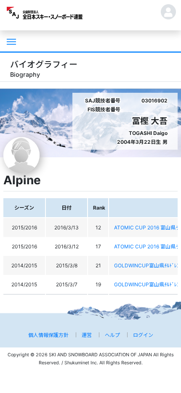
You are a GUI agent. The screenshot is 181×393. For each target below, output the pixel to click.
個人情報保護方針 (48, 335)
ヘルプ (112, 335)
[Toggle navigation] (10, 40)
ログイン (143, 335)
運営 (87, 335)
